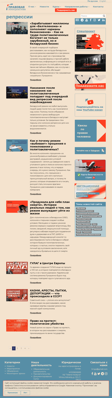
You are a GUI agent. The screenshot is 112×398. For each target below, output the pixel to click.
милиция (97, 229)
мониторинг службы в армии (89, 227)
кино (95, 224)
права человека (83, 224)
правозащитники (84, 219)
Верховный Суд (83, 221)
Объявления (12, 371)
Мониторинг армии (16, 373)
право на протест (84, 229)
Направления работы (76, 6)
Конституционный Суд (92, 216)
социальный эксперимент (87, 213)
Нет (25, 393)
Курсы (56, 6)
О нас (31, 6)
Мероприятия (13, 369)
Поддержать (66, 10)
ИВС (78, 216)
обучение (81, 208)
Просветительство (41, 374)
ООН (78, 232)
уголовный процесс (85, 211)
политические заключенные (88, 234)
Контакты (98, 6)
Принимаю (13, 393)
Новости (44, 6)
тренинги (87, 232)
